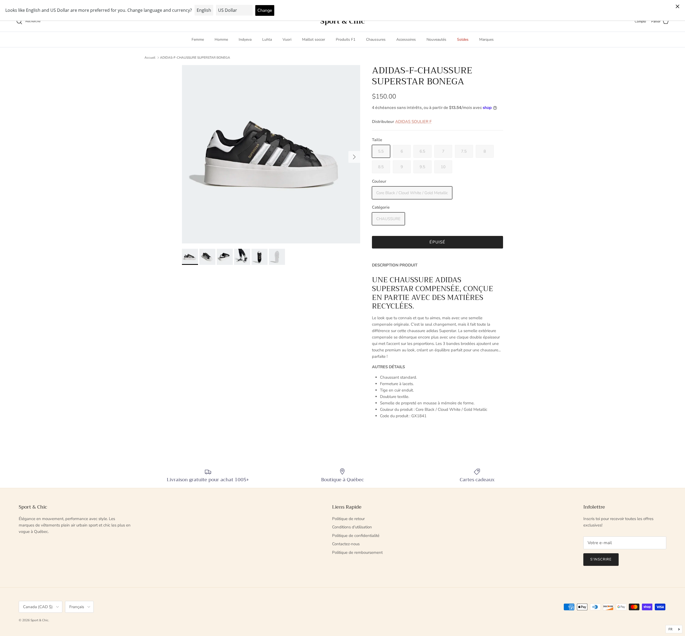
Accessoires (406, 39)
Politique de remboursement (357, 552)
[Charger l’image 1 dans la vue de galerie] (271, 154)
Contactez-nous (346, 544)
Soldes (463, 39)
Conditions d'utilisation (352, 527)
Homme (221, 39)
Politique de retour (348, 518)
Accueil (149, 57)
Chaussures (376, 39)
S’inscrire (601, 559)
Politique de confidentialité (355, 535)
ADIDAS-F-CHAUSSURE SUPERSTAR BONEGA (195, 57)
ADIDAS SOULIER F (413, 121)
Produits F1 (345, 39)
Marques (486, 39)
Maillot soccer (313, 39)
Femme (198, 39)
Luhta (267, 39)
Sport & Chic (39, 620)
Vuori (287, 39)
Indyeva (245, 39)
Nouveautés (436, 39)
